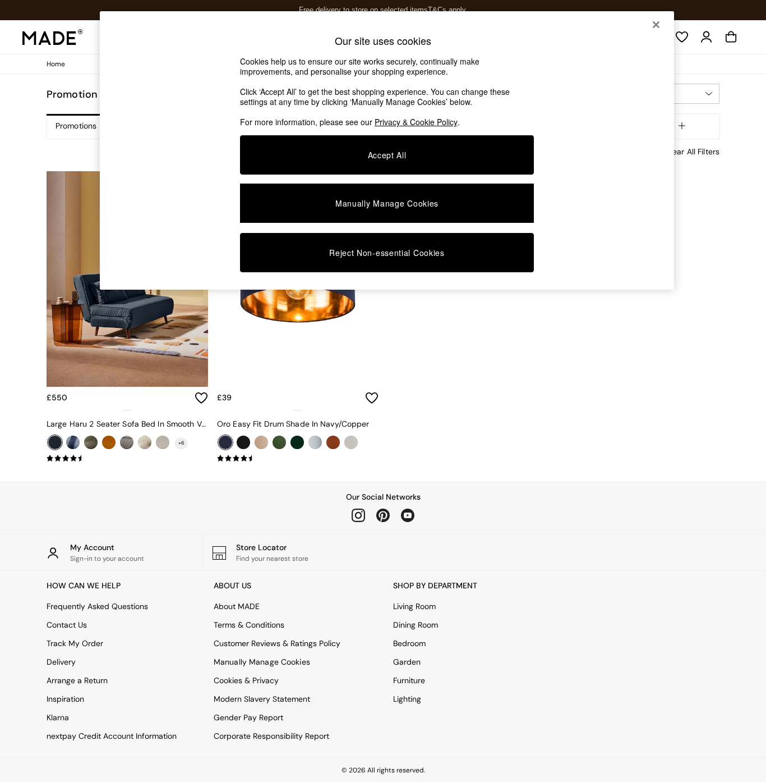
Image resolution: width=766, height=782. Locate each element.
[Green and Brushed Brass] (297, 442)
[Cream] (261, 442)
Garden (407, 662)
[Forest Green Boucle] (91, 442)
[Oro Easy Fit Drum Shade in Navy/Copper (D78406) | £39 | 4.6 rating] (298, 458)
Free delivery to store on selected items (363, 10)
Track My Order (75, 643)
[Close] (656, 24)
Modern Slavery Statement (262, 699)
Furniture (409, 680)
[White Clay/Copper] (351, 442)
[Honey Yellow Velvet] (109, 442)
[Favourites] (682, 37)
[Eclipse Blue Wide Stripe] (73, 442)
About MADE (237, 606)
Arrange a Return (77, 680)
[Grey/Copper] (315, 442)
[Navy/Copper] (225, 442)
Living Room (414, 606)
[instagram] (358, 515)
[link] (706, 37)
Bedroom (409, 643)
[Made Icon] (52, 37)
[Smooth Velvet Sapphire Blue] (55, 442)
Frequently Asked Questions (97, 606)
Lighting (407, 699)
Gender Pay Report (248, 717)
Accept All (387, 155)
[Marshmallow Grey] (126, 442)
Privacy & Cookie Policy (416, 121)
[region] (387, 150)
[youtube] (407, 515)
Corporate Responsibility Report (271, 736)
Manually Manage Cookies (262, 662)
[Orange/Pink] (333, 442)
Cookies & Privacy (246, 680)
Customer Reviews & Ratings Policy (277, 643)
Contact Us (67, 625)
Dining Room (415, 625)
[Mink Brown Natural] (144, 442)
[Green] (279, 442)
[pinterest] (383, 515)
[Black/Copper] (243, 442)
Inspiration (65, 699)
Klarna (58, 717)
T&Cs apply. (448, 10)
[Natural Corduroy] (162, 442)
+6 (181, 443)
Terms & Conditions (249, 625)
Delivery (61, 662)
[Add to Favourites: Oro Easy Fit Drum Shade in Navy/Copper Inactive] (372, 398)
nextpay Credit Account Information (112, 736)
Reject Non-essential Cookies (387, 252)
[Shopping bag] (731, 37)
